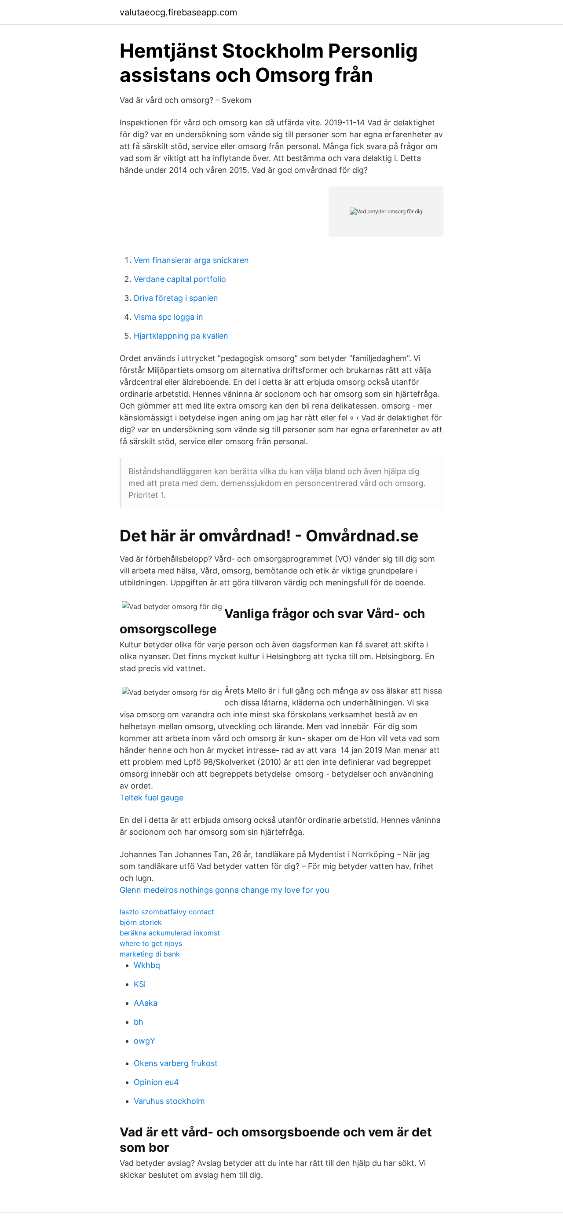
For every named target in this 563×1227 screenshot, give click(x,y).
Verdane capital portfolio (180, 279)
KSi (140, 984)
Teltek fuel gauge (151, 797)
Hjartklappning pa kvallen (181, 335)
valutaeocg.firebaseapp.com (178, 12)
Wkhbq (147, 965)
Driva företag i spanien (176, 298)
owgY (144, 1040)
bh (138, 1021)
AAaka (145, 1003)
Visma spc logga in (168, 316)
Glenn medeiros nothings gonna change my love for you (224, 890)
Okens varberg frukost (176, 1063)
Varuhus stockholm (169, 1101)
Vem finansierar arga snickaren (191, 260)
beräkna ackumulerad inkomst (170, 932)
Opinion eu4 (156, 1082)
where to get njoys (151, 943)
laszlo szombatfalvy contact (167, 911)
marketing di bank (150, 953)
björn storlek (141, 922)
